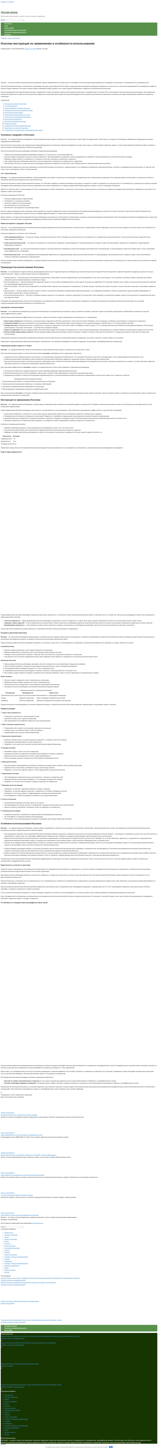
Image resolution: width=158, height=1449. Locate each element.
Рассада (7, 1259)
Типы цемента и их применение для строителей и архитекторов (22, 1175)
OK (111, 1447)
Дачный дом (8, 1233)
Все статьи (8, 23)
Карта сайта (8, 1330)
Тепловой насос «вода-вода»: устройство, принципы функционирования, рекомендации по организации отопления (40, 1278)
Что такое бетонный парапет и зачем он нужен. (17, 1195)
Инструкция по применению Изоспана (17, 117)
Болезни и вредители (11, 1266)
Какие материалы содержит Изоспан (17, 108)
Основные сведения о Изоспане (15, 104)
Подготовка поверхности (13, 119)
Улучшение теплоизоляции (13, 113)
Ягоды (6, 1241)
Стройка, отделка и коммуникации (16, 1257)
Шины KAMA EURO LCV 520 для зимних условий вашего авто (21, 1135)
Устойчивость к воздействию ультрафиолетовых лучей (23, 130)
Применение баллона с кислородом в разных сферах (19, 1115)
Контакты (7, 34)
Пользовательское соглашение (15, 30)
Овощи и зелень (10, 1246)
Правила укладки (10, 124)
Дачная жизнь (9, 12)
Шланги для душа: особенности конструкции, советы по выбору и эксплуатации (28, 1282)
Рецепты (7, 1244)
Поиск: (3, 20)
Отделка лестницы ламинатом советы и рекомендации (20, 1301)
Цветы (6, 1237)
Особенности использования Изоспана (17, 126)
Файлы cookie (9, 28)
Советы (7, 1250)
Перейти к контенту (7, 2)
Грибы (6, 1268)
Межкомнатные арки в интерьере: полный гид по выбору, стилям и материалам (28, 1155)
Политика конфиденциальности (15, 32)
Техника (7, 1252)
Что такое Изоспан (10, 106)
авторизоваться (37, 1223)
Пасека (6, 1272)
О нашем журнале (10, 1326)
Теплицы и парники (11, 1235)
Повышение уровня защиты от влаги (17, 115)
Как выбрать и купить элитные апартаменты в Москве (19, 1215)
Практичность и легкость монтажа (16, 128)
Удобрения (8, 1261)
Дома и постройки (31, 49)
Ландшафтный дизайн (12, 1248)
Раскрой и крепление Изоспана (15, 121)
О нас (6, 26)
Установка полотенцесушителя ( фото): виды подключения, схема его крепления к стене (31, 1320)
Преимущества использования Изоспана (18, 110)
